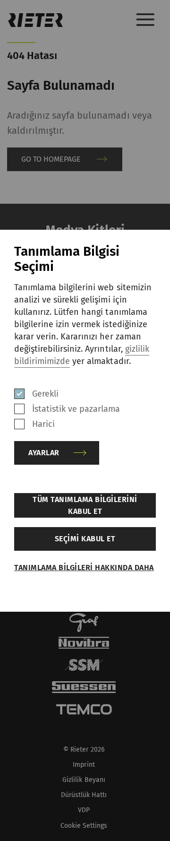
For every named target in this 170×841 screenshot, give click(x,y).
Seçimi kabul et (85, 538)
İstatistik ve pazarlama (76, 409)
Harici (43, 424)
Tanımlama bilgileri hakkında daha (84, 567)
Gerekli (45, 394)
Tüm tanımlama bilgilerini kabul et (85, 505)
